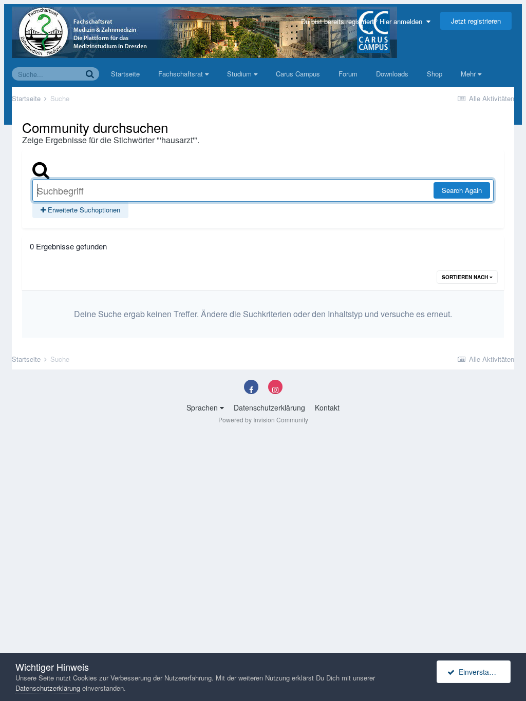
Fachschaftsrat (181, 74)
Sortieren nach (466, 277)
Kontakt (327, 407)
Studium (240, 74)
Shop (434, 74)
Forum (348, 74)
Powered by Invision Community (263, 419)
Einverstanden (480, 672)
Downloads (392, 74)
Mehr (468, 74)
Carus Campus (298, 74)
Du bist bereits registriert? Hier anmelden (363, 21)
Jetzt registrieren (476, 21)
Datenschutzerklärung (269, 407)
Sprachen (203, 407)
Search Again (462, 190)
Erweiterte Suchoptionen (83, 210)
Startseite (125, 74)
